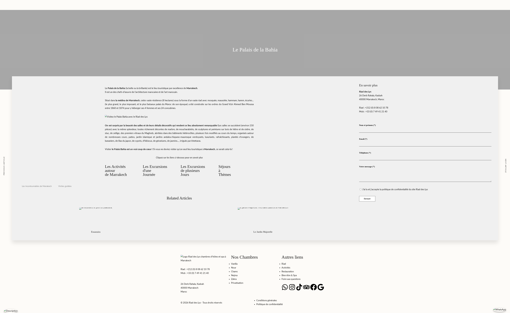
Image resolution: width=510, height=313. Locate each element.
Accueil (184, 8)
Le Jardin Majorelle (262, 232)
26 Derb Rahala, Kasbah (370, 95)
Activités (220, 8)
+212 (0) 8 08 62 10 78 (376, 108)
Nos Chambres (195, 8)
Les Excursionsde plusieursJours (193, 170)
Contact (307, 4)
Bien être (298, 4)
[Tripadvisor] (306, 287)
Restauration (288, 4)
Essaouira (95, 232)
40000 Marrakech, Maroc (371, 99)
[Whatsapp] (285, 287)
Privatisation (209, 8)
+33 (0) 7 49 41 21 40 (376, 111)
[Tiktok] (299, 287)
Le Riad (206, 4)
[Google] (320, 287)
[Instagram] (292, 287)
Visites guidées (65, 186)
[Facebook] (313, 287)
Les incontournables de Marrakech (37, 186)
